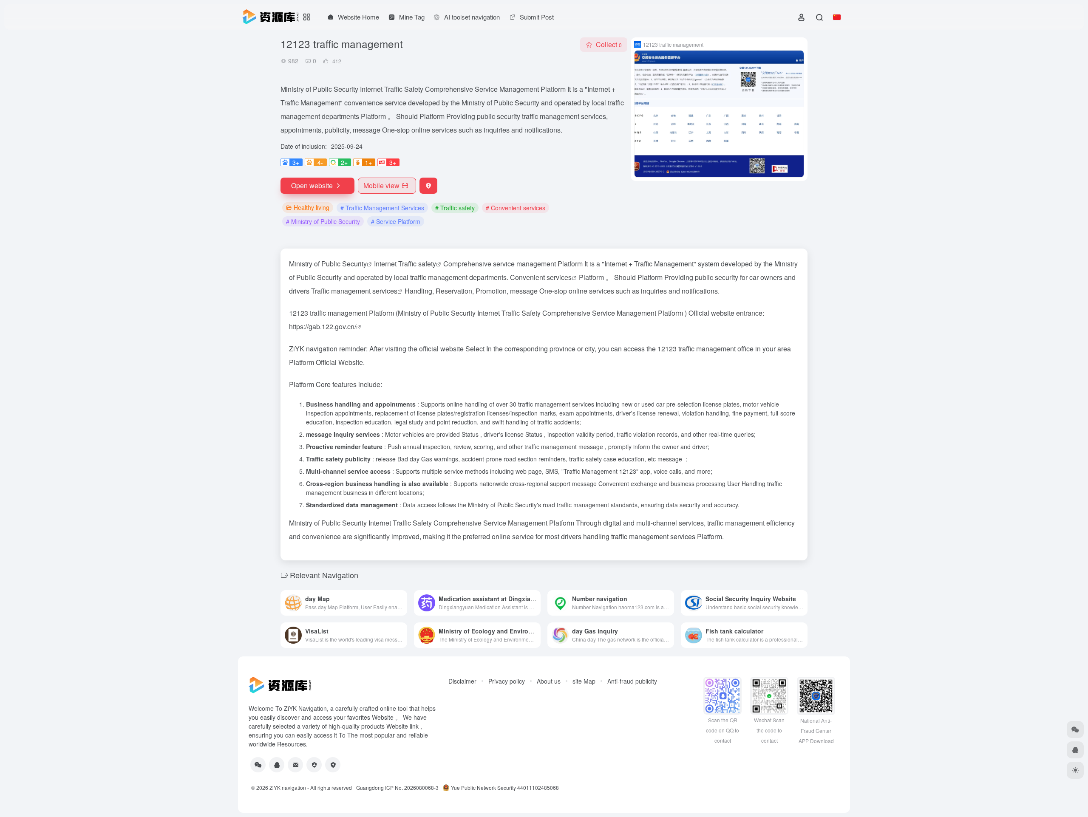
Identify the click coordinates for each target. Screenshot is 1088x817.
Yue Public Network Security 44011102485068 (505, 787)
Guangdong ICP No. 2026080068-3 (397, 787)
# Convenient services (515, 208)
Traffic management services (354, 291)
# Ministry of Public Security (323, 221)
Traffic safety (417, 264)
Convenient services (541, 277)
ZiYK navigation (287, 787)
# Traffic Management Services (382, 208)
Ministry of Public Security (328, 264)
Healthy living (311, 207)
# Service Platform (395, 221)
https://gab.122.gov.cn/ (322, 326)
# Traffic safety (455, 208)
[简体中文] (837, 17)
